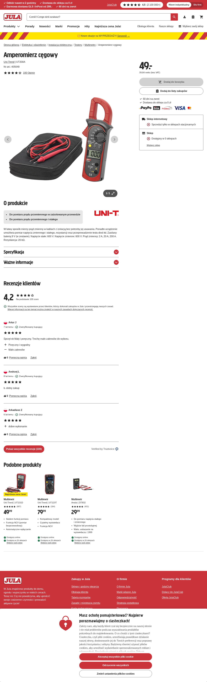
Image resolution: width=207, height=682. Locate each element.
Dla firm (197, 4)
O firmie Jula (123, 586)
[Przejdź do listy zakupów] (193, 17)
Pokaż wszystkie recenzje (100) (24, 449)
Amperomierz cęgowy (110, 45)
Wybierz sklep (153, 145)
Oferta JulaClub (170, 597)
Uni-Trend (9, 62)
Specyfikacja (14, 252)
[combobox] (102, 17)
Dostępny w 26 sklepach (17, 541)
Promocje (73, 26)
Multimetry (90, 45)
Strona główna (11, 45)
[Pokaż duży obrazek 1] (61, 139)
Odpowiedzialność (127, 597)
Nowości (44, 26)
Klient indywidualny (179, 4)
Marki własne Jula (126, 592)
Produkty (9, 26)
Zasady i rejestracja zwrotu (85, 603)
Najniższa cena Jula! (108, 26)
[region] (103, 645)
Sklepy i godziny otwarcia (85, 586)
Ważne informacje (18, 262)
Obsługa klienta (145, 26)
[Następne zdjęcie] (114, 139)
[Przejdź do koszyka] (201, 17)
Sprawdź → (123, 36)
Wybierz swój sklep (193, 26)
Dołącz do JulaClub (172, 592)
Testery (78, 45)
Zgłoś (33, 357)
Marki (58, 26)
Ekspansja (122, 608)
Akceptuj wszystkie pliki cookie (116, 656)
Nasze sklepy (166, 26)
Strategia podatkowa (128, 603)
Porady (29, 26)
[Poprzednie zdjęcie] (8, 139)
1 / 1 (108, 193)
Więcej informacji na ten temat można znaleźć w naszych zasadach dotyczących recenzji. (50, 309)
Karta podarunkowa (81, 608)
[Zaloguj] (184, 17)
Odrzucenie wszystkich (115, 665)
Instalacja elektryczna (60, 45)
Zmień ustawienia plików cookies (116, 673)
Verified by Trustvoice (102, 449)
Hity (87, 26)
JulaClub (112, 4)
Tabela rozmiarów (80, 597)
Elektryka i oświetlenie (34, 45)
